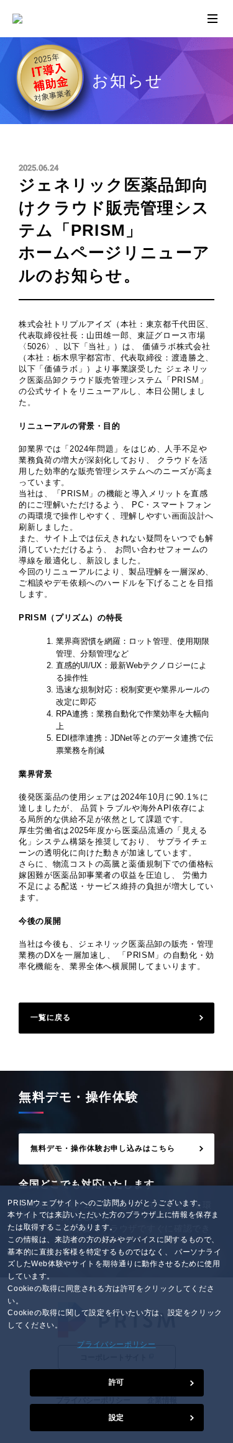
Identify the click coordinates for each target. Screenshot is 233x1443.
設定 (117, 1417)
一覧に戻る (50, 1017)
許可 (117, 1382)
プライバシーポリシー (116, 1344)
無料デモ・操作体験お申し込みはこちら (102, 1148)
